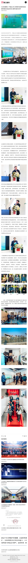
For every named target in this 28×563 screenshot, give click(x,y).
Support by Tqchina (14, 560)
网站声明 (9, 559)
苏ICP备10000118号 (14, 558)
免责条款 (18, 559)
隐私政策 (14, 559)
